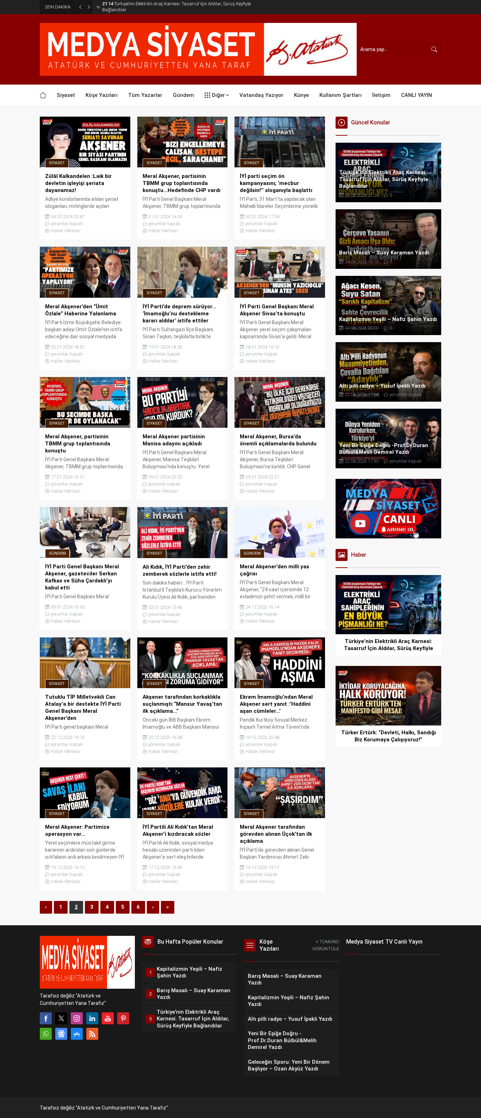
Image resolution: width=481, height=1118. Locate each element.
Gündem (57, 648)
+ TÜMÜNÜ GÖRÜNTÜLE (325, 1040)
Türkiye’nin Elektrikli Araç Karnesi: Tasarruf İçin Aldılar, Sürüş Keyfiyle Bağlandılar (176, 6)
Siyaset (57, 258)
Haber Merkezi (65, 325)
